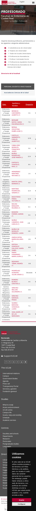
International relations (11, 373)
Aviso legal (4, 501)
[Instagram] (17, 361)
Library (5, 460)
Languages (7, 446)
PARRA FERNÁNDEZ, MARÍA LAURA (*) (17, 254)
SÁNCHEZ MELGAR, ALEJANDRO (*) (17, 290)
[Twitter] (9, 361)
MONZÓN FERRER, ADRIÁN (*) (17, 214)
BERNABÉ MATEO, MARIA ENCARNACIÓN (17, 122)
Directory (6, 480)
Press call (6, 384)
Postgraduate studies (11, 444)
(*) (23, 124)
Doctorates (7, 441)
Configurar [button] (21, 504)
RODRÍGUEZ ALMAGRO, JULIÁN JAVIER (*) (18, 272)
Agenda (5, 381)
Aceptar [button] (21, 500)
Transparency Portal (10, 386)
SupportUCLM (10, 356)
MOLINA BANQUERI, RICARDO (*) (16, 206)
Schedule (6, 418)
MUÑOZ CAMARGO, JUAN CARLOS (17, 222)
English (22, 2)
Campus (6, 376)
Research (6, 439)
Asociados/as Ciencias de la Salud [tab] (16, 93)
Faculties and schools (10, 433)
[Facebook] (5, 361)
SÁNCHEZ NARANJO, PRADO (15, 298)
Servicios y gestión (10, 389)
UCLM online (7, 410)
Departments (8, 436)
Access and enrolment (11, 407)
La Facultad (14, 21)
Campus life (7, 412)
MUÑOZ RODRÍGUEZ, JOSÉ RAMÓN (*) (17, 155)
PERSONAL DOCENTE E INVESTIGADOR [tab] (17, 86)
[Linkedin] (13, 361)
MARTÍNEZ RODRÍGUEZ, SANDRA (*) (16, 191)
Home (6, 21)
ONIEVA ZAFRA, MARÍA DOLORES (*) (17, 239)
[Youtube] (21, 361)
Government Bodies (10, 378)
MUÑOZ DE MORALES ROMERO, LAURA (17, 231)
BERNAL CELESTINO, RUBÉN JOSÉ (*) (17, 129)
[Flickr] (25, 361)
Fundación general (10, 391)
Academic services (9, 420)
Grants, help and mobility (12, 415)
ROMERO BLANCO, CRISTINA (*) (16, 282)
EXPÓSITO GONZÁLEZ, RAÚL (16, 164)
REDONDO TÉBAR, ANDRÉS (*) (17, 263)
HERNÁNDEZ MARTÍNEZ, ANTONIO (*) (16, 173)
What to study (8, 405)
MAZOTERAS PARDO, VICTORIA (16, 199)
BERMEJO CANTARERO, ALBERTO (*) (16, 113)
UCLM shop (7, 485)
